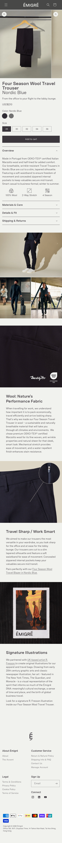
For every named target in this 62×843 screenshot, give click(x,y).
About (5, 756)
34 (37, 129)
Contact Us (36, 763)
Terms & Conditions (11, 782)
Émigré (20, 826)
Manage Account (39, 767)
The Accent (8, 759)
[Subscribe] (56, 783)
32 (27, 129)
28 (6, 129)
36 (47, 129)
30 (16, 129)
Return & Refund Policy (42, 756)
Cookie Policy (8, 789)
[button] (6, 4)
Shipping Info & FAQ (41, 759)
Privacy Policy (9, 785)
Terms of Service (10, 793)
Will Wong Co (17, 835)
